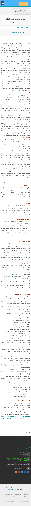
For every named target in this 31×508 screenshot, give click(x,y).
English (15, 3)
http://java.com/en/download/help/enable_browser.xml (16, 182)
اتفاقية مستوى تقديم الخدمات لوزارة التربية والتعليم (17, 501)
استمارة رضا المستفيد (14, 499)
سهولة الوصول (24, 496)
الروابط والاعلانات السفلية (17, 32)
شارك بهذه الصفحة (19, 30)
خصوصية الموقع (18, 494)
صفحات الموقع (20, 27)
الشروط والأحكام (8, 494)
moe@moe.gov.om (15, 90)
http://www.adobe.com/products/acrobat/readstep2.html (16, 226)
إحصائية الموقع (16, 496)
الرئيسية (28, 27)
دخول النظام (22, 3)
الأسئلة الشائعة (24, 499)
